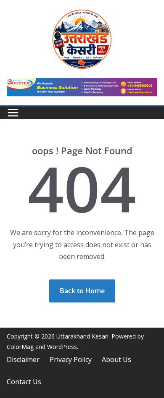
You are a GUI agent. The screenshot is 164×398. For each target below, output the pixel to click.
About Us (116, 359)
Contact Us (24, 381)
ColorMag (20, 347)
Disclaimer (23, 359)
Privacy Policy (71, 359)
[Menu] (13, 112)
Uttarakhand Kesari (82, 336)
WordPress (62, 347)
